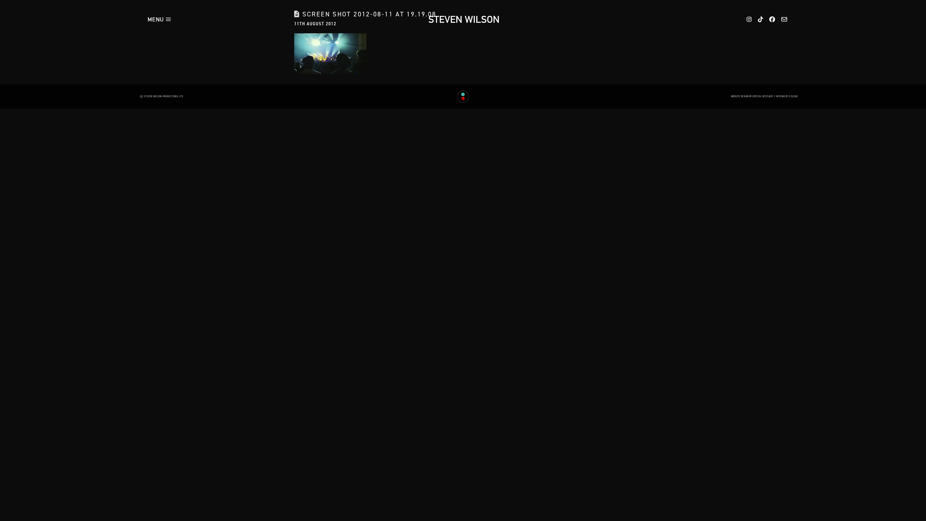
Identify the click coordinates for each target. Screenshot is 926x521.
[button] (159, 19)
